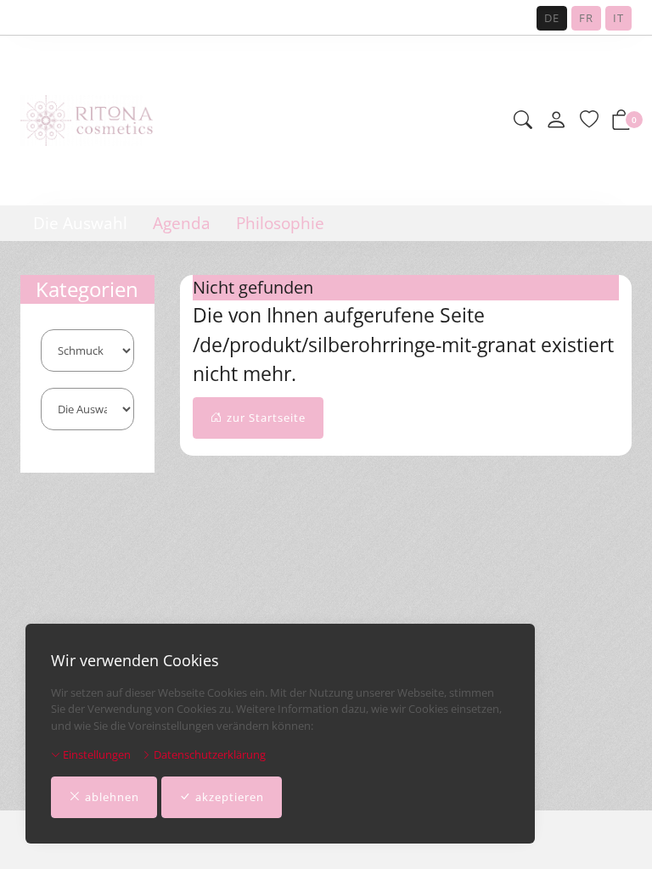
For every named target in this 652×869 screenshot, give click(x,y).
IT (618, 17)
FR (586, 17)
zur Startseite (266, 417)
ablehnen (112, 797)
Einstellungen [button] (95, 754)
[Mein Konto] (556, 120)
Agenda (182, 223)
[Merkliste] (589, 121)
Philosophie (280, 223)
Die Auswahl (80, 223)
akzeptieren (229, 797)
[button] (523, 121)
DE (551, 17)
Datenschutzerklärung (208, 754)
